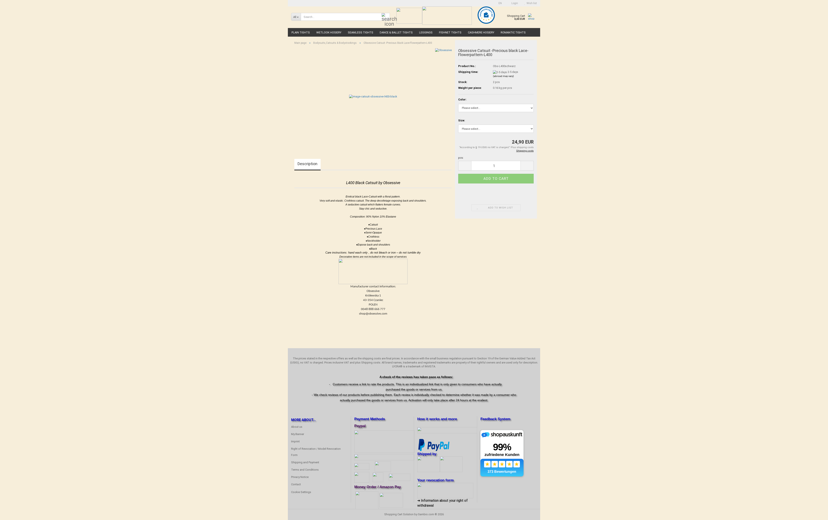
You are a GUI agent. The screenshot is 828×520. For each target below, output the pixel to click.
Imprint (295, 441)
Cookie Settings (301, 492)
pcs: (461, 157)
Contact (296, 484)
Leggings (426, 32)
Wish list (531, 3)
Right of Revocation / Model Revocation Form (316, 452)
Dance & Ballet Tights (396, 32)
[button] (499, 3)
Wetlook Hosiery (328, 32)
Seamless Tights (360, 32)
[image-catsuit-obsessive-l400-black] (373, 96)
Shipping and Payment (305, 462)
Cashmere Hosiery (481, 32)
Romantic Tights (513, 32)
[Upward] (816, 513)
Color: (462, 99)
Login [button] (514, 3)
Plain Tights (301, 32)
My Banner (297, 434)
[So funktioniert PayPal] (433, 444)
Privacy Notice (300, 477)
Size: (461, 120)
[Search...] (386, 17)
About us (296, 426)
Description (307, 163)
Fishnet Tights (450, 32)
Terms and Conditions (305, 469)
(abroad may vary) (503, 76)
